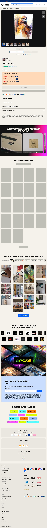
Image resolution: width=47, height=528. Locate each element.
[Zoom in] (43, 16)
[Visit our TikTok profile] (28, 469)
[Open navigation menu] (44, 4)
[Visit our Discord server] (41, 469)
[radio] (19, 49)
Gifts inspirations (4, 522)
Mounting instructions (6, 479)
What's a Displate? (5, 498)
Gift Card (3, 519)
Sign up (39, 390)
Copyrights (3, 483)
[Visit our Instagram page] (33, 469)
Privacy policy (7, 395)
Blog (2, 505)
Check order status (5, 468)
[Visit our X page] (36, 469)
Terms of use (4, 475)
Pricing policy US (4, 488)
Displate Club (4, 501)
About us (3, 503)
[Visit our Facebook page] (25, 471)
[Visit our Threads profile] (44, 469)
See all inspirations (23, 315)
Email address (7, 388)
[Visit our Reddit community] (25, 469)
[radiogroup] (23, 49)
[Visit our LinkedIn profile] (31, 469)
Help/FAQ (3, 472)
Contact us (3, 481)
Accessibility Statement (6, 496)
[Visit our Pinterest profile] (39, 469)
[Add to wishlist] (43, 12)
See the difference (27, 54)
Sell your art (3, 513)
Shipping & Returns (5, 470)
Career (2, 507)
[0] (36, 5)
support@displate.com (21, 398)
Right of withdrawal (5, 477)
